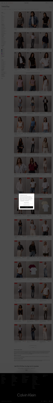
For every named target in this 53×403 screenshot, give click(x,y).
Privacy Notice (27, 200)
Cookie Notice (22, 200)
